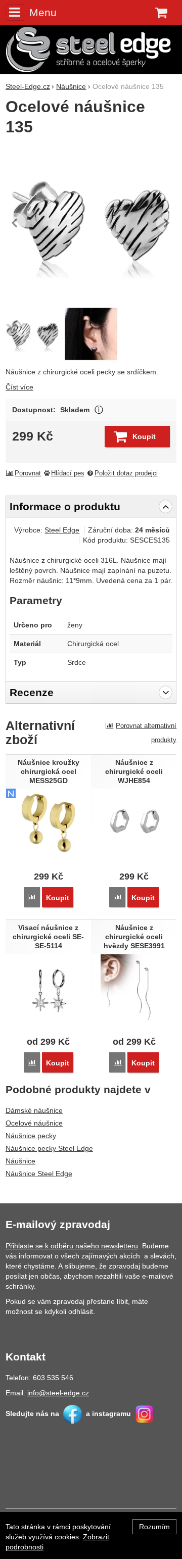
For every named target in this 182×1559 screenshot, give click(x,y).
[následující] (166, 223)
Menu (43, 12)
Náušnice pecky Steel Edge (49, 1148)
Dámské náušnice (34, 1110)
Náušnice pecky (31, 1136)
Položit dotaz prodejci (126, 473)
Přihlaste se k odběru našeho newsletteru (72, 1246)
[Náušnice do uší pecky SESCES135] (91, 334)
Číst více (19, 387)
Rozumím (154, 1527)
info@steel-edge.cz (58, 1393)
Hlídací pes (67, 473)
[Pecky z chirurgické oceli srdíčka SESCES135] (91, 223)
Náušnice (20, 1161)
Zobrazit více (99, 410)
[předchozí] (16, 223)
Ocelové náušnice (34, 1123)
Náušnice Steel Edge (39, 1174)
